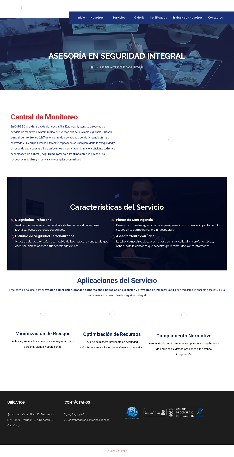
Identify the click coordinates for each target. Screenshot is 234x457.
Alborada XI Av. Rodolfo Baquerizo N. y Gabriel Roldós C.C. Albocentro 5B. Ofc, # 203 (31, 420)
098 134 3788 (76, 414)
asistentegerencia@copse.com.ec (88, 419)
